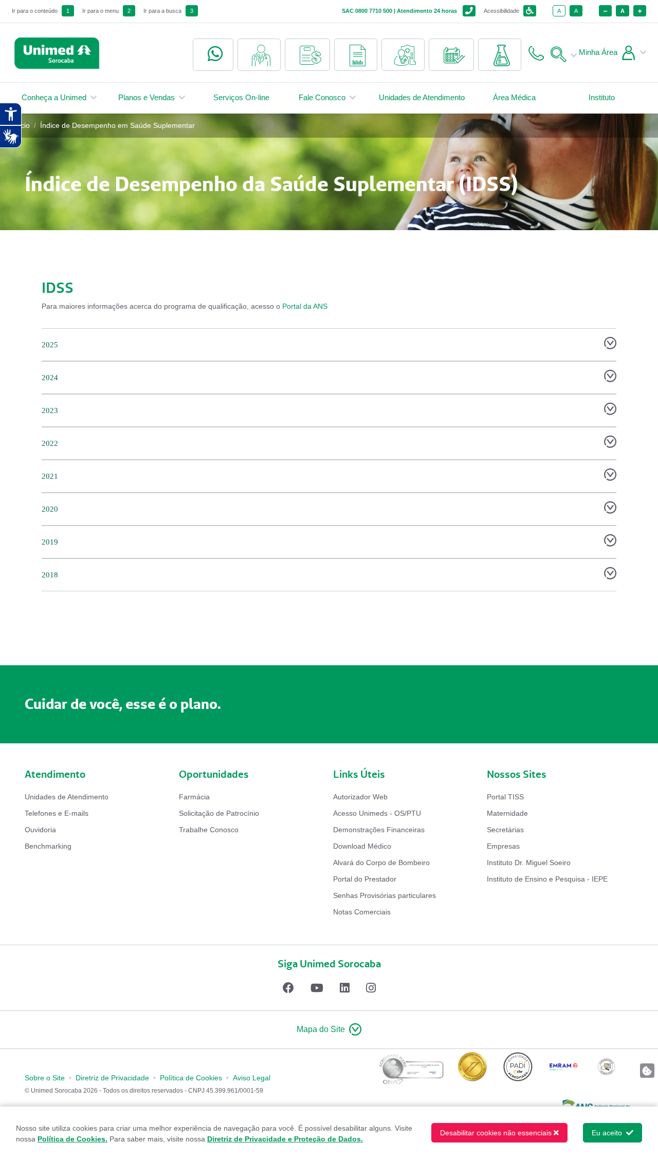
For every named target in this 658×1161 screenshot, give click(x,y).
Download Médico (362, 846)
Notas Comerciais (362, 912)
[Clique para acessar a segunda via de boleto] (355, 55)
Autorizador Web (360, 797)
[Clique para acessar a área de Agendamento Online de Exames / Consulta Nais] (451, 55)
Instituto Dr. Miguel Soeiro (529, 862)
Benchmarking (48, 846)
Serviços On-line (241, 97)
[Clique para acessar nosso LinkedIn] (345, 988)
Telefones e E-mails (56, 813)
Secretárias (505, 830)
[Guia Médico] (259, 55)
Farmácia (194, 797)
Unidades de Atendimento (422, 97)
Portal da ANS (304, 306)
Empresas (503, 846)
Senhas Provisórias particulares (384, 895)
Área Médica (514, 97)
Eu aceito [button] (608, 1133)
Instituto (602, 97)
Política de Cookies (191, 1078)
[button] (329, 1029)
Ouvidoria (40, 830)
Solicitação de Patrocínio (219, 813)
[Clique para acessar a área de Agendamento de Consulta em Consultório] (403, 55)
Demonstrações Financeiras (379, 830)
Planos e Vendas (146, 97)
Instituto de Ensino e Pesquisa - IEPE (547, 879)
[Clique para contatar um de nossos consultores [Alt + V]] (213, 55)
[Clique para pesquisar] (561, 52)
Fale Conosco (322, 97)
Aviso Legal (251, 1078)
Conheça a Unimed (54, 97)
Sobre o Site (45, 1078)
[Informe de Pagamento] (307, 55)
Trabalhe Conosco (209, 830)
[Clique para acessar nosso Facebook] (288, 988)
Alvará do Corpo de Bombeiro (381, 862)
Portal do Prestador (364, 879)
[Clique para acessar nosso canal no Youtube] (316, 988)
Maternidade (507, 813)
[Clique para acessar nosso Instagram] (371, 988)
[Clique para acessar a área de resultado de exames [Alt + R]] (499, 55)
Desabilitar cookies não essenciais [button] (496, 1133)
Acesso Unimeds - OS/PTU (377, 813)
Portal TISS (505, 797)
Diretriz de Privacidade (112, 1078)
